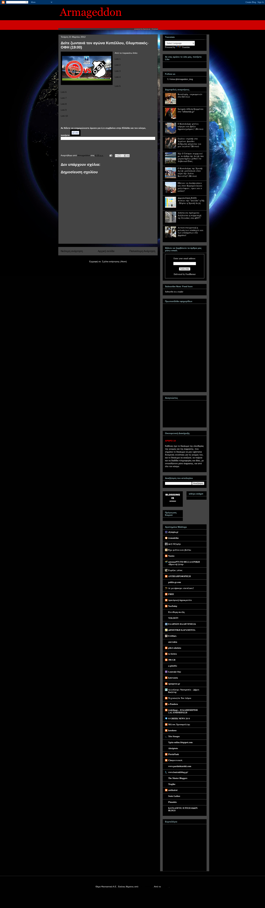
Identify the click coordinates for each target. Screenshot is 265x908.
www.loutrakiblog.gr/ (178, 772)
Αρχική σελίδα (106, 251)
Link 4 (118, 77)
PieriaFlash (173, 754)
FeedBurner (191, 274)
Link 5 (118, 86)
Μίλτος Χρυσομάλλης (179, 724)
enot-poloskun (146, 886)
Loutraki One (174, 671)
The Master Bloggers (177, 778)
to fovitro (172, 653)
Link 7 (64, 98)
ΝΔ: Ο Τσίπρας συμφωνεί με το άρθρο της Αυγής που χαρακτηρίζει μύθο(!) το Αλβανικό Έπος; (191, 157)
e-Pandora (173, 704)
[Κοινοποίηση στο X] (122, 155)
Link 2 (118, 65)
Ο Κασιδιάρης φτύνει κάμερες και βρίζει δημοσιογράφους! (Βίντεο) (190, 126)
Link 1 (118, 59)
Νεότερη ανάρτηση (72, 251)
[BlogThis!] (119, 155)
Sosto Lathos (174, 796)
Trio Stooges (174, 736)
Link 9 (64, 110)
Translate (186, 47)
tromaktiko (173, 538)
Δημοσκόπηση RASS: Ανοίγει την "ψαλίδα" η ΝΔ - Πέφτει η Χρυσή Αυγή (191, 200)
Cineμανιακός (175, 760)
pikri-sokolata (174, 647)
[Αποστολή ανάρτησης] (110, 155)
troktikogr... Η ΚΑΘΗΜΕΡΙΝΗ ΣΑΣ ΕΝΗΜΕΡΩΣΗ (183, 711)
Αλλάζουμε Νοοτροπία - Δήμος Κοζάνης (183, 691)
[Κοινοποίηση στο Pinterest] (128, 155)
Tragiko (171, 784)
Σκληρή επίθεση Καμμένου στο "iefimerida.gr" (191, 110)
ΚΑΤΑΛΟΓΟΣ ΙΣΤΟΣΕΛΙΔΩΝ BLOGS (183, 809)
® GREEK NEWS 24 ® (179, 718)
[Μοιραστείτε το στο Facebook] (125, 155)
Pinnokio (172, 802)
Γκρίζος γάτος (175, 570)
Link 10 (64, 116)
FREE (171, 594)
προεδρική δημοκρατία (180, 600)
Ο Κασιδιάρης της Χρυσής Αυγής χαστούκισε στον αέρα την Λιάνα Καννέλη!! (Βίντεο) (190, 172)
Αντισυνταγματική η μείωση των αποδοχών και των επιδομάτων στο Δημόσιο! (190, 231)
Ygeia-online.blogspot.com (180, 742)
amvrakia (172, 641)
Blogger (165, 886)
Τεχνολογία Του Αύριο (179, 698)
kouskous (172, 730)
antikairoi (172, 790)
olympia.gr (173, 532)
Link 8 (64, 104)
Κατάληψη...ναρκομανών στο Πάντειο (190, 95)
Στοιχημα (155, 29)
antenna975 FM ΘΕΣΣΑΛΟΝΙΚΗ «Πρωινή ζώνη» (184, 563)
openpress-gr (174, 683)
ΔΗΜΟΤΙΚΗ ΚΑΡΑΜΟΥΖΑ (181, 630)
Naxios (171, 555)
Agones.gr (146, 29)
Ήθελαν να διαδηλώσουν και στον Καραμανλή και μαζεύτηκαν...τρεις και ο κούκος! (190, 187)
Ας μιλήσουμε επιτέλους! (181, 588)
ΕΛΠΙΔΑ (172, 635)
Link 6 (64, 92)
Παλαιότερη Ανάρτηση (142, 251)
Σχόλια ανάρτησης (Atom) (114, 261)
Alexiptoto (173, 748)
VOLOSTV (173, 618)
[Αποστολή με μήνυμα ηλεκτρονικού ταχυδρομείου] (116, 155)
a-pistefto (172, 665)
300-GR (171, 659)
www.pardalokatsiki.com (179, 766)
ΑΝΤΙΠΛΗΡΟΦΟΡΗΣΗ (179, 576)
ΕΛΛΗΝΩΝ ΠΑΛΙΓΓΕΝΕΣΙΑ (182, 624)
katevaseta (173, 677)
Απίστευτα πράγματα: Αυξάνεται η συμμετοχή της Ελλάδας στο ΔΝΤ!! (189, 215)
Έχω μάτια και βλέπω (179, 549)
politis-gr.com (174, 582)
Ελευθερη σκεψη (176, 612)
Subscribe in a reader (174, 291)
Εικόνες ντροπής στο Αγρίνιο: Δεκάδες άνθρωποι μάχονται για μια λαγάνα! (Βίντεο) (189, 142)
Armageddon (84, 155)
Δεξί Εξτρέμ (174, 543)
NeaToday (172, 606)
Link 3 (118, 71)
